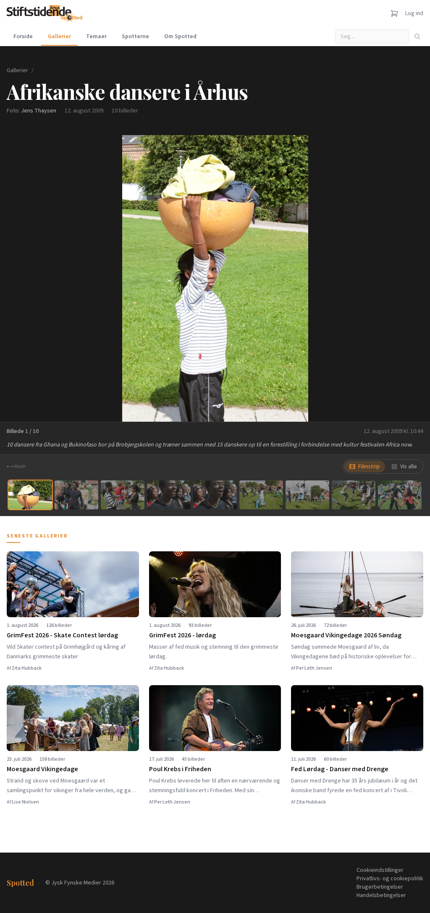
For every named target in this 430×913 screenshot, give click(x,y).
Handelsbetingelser (381, 895)
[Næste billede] (413, 278)
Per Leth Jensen (314, 668)
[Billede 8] (353, 494)
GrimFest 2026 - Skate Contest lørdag (62, 635)
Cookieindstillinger (380, 870)
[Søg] (417, 36)
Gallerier (59, 36)
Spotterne (135, 36)
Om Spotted (180, 36)
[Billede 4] (169, 494)
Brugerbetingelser (380, 887)
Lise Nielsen (25, 802)
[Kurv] (394, 13)
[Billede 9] (400, 494)
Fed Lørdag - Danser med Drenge (339, 769)
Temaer (96, 36)
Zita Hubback (27, 668)
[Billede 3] (122, 494)
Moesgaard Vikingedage (42, 769)
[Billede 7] (307, 494)
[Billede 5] (215, 494)
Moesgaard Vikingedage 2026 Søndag (346, 635)
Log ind (414, 13)
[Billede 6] (261, 494)
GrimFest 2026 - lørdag (182, 635)
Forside (23, 36)
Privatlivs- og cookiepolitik (390, 878)
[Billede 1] (30, 494)
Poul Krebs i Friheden (180, 769)
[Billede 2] (76, 494)
